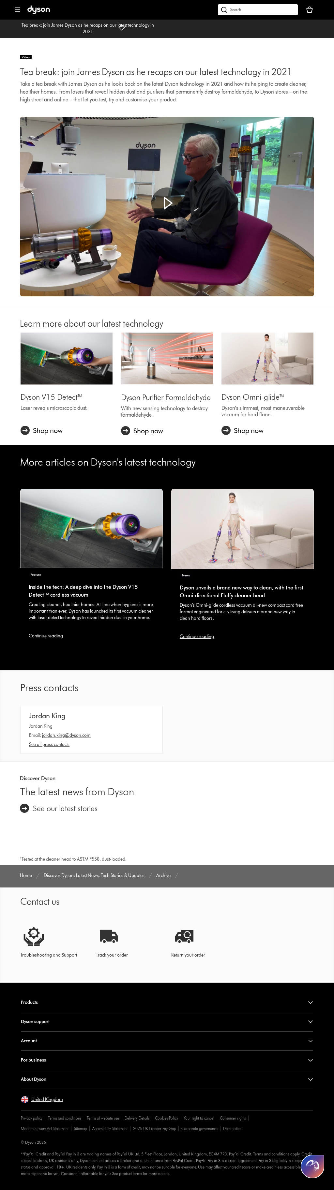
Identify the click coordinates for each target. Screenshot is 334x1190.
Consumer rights (233, 1118)
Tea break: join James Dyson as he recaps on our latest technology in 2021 (88, 28)
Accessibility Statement (110, 1128)
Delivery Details (137, 1118)
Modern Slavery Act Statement (44, 1128)
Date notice (232, 1128)
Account (29, 1041)
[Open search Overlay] (258, 9)
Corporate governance (199, 1128)
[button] (167, 203)
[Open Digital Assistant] (312, 1166)
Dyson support (35, 1021)
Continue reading (46, 636)
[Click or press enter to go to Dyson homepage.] (38, 12)
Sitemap (80, 1128)
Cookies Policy (166, 1118)
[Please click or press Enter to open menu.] (17, 10)
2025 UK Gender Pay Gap (154, 1128)
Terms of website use (103, 1118)
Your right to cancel (199, 1118)
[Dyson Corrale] (167, 358)
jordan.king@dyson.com (66, 735)
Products (29, 1002)
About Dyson (33, 1079)
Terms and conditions (64, 1118)
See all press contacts (49, 744)
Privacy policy (31, 1118)
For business (33, 1060)
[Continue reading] (91, 528)
